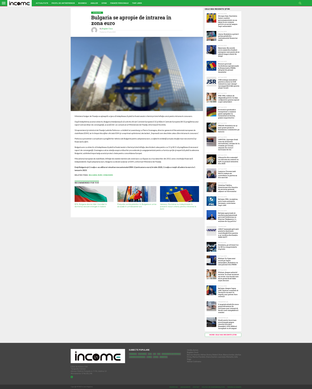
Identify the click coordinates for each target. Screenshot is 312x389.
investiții (163, 357)
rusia (156, 357)
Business (82, 3)
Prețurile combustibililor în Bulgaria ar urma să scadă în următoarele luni (136, 205)
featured (142, 354)
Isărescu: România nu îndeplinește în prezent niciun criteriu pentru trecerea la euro (178, 206)
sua (149, 354)
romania (133, 354)
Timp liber (137, 3)
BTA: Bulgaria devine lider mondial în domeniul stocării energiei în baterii (91, 205)
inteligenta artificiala (171, 354)
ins (159, 354)
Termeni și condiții (234, 387)
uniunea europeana (137, 357)
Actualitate (42, 3)
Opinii (104, 3)
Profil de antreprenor (63, 3)
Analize (94, 3)
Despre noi (173, 387)
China (149, 357)
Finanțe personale (119, 3)
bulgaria (93, 175)
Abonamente (185, 387)
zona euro (108, 175)
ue (154, 354)
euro (100, 175)
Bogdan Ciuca (107, 29)
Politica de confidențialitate (213, 387)
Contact (196, 387)
